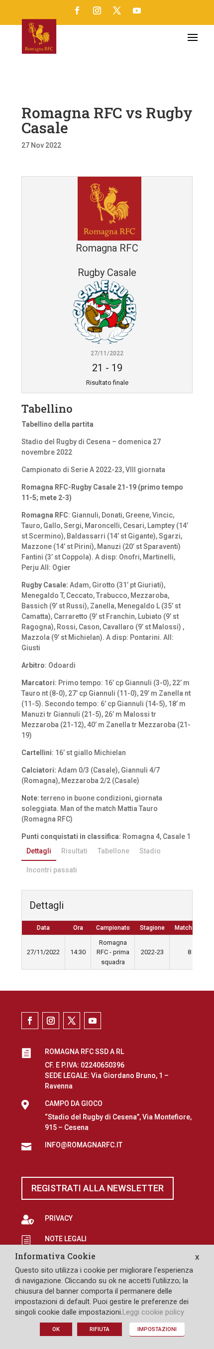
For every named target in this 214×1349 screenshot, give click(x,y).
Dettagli (38, 851)
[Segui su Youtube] (137, 10)
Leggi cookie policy (153, 1312)
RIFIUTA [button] (99, 1329)
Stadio (150, 851)
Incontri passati (51, 870)
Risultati (74, 851)
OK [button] (56, 1329)
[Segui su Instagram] (97, 10)
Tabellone (113, 851)
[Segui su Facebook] (77, 10)
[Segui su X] (117, 10)
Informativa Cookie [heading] (55, 1256)
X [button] (197, 1257)
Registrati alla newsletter (97, 1188)
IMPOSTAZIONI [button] (157, 1329)
